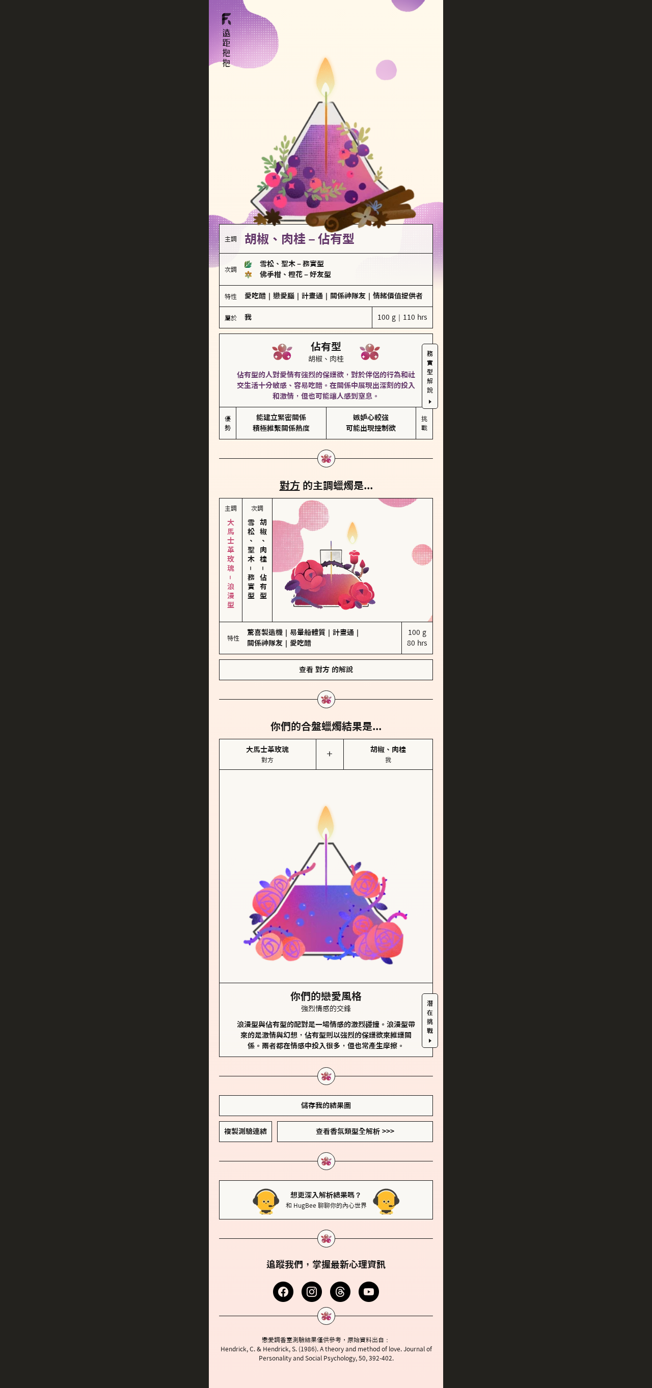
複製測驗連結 (245, 1131)
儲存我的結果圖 (326, 1105)
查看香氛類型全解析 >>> (355, 1131)
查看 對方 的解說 (326, 669)
